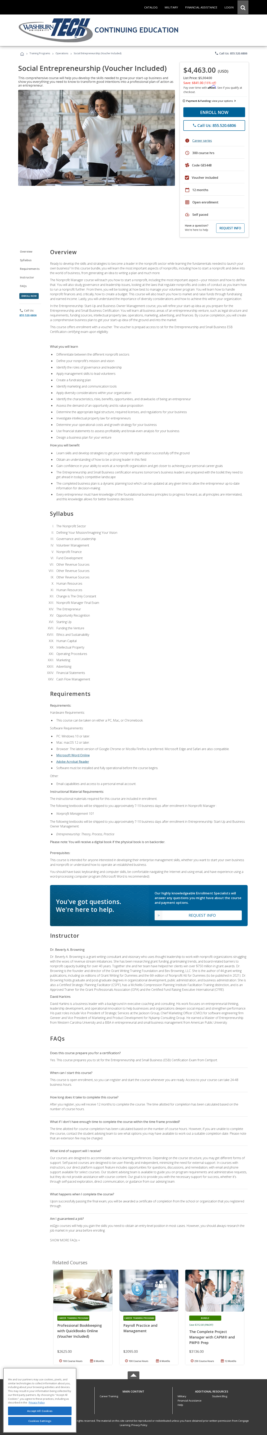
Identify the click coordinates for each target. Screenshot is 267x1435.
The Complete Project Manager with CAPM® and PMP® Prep (212, 1337)
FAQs (23, 286)
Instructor (27, 277)
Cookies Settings (39, 1421)
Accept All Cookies (40, 1411)
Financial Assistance (190, 1400)
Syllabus (25, 260)
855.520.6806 (28, 315)
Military (182, 1396)
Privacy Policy (139, 1425)
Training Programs (40, 53)
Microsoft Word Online (73, 755)
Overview (26, 251)
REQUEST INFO (230, 228)
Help (180, 1405)
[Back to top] (133, 1390)
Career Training (109, 1396)
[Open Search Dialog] (242, 7)
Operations (62, 53)
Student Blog (219, 1396)
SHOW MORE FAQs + (65, 1240)
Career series (202, 140)
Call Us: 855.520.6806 (231, 53)
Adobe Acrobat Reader (72, 761)
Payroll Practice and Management (140, 1328)
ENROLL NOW (214, 112)
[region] (39, 1400)
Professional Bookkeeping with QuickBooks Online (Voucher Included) (79, 1331)
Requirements (29, 269)
